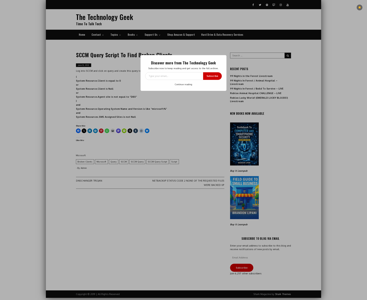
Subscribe (212, 76)
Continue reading (183, 84)
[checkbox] (359, 7)
